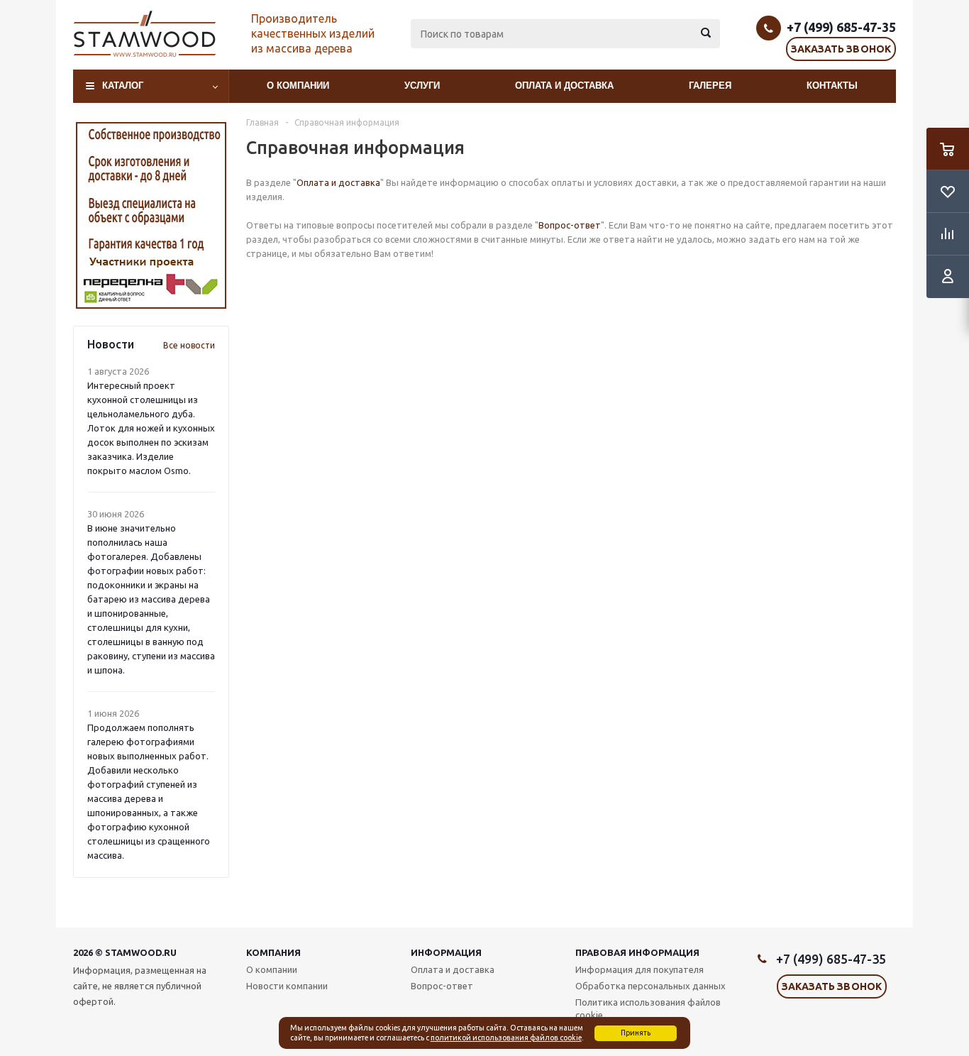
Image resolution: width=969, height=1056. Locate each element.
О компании (298, 85)
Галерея (710, 85)
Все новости (189, 345)
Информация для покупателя (639, 969)
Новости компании (287, 986)
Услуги (422, 85)
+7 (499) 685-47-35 (841, 27)
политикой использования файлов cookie (506, 1037)
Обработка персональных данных (650, 986)
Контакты (832, 85)
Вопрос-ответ (569, 225)
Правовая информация (637, 952)
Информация (446, 952)
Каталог (122, 85)
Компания (273, 952)
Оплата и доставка (564, 85)
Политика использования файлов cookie (648, 1008)
